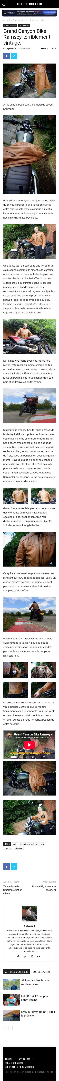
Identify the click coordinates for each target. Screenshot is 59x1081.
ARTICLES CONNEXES (16, 972)
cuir (15, 844)
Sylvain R (11, 48)
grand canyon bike (28, 844)
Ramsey (28, 213)
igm (42, 844)
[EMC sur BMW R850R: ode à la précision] (11, 1015)
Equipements (19, 20)
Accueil (6, 20)
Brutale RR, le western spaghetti (44, 888)
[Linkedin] (26, 957)
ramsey (8, 848)
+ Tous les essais (36, 20)
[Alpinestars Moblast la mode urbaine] (11, 984)
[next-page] (11, 1028)
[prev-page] (5, 1028)
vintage (18, 848)
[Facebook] (6, 56)
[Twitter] (14, 56)
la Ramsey (48, 702)
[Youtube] (40, 957)
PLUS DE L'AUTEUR (41, 972)
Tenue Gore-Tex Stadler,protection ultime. (12, 890)
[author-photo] (29, 921)
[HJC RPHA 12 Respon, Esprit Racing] (11, 1000)
